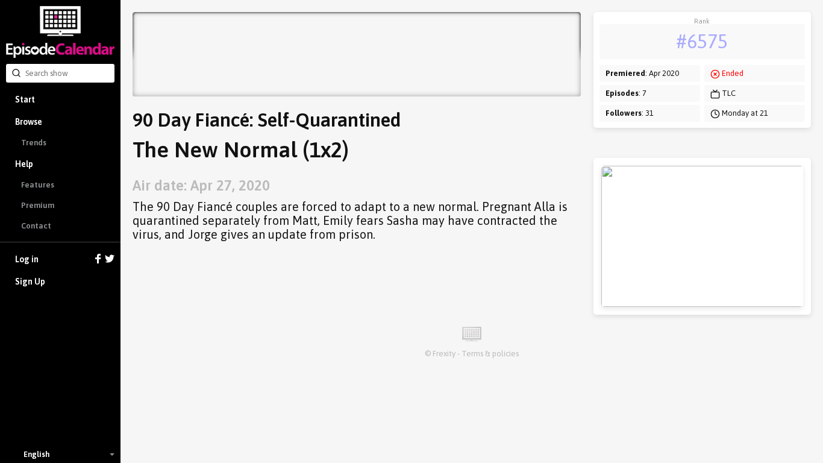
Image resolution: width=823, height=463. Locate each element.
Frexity (444, 353)
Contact (36, 225)
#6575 (702, 41)
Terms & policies (490, 353)
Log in (27, 259)
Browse (28, 122)
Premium (37, 205)
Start (25, 99)
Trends (33, 142)
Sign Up (30, 281)
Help (24, 164)
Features (37, 184)
